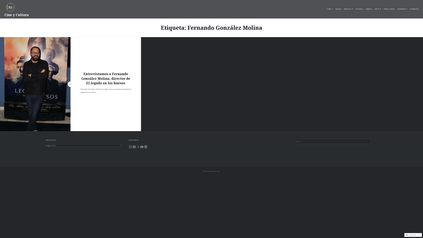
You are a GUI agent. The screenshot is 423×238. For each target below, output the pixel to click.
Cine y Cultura (16, 15)
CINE (329, 9)
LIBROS (368, 9)
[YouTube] (142, 147)
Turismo (401, 9)
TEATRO (359, 9)
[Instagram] (130, 147)
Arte (377, 9)
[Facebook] (134, 147)
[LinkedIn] (145, 147)
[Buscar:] (332, 141)
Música (347, 9)
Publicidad (389, 9)
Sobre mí (414, 9)
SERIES (338, 9)
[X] (138, 147)
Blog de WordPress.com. (211, 171)
